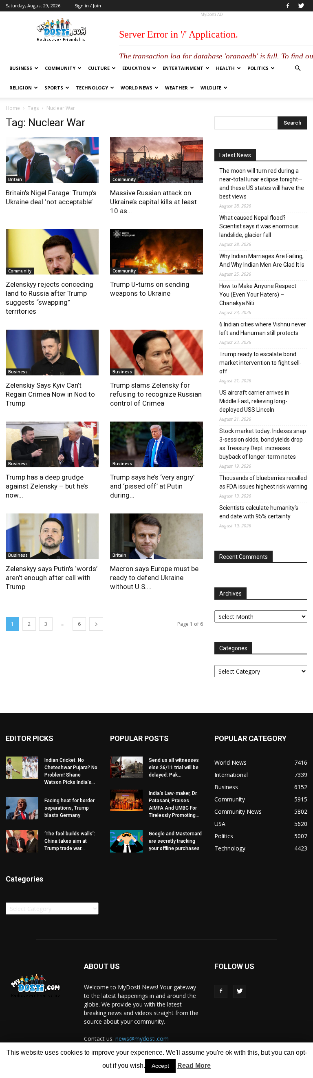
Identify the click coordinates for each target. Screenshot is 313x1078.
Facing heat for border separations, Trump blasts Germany (69, 808)
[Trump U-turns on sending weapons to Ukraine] (156, 252)
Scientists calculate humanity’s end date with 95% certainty (258, 512)
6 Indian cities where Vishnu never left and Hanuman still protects (262, 328)
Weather (176, 88)
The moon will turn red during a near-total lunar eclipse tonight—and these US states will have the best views (261, 183)
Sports (53, 88)
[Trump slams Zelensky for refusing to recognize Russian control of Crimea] (156, 352)
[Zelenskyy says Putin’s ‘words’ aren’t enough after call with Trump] (52, 536)
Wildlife (211, 88)
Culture (99, 68)
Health (225, 68)
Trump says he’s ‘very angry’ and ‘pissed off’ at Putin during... (152, 486)
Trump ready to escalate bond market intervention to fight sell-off (260, 363)
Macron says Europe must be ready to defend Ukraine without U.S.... (154, 578)
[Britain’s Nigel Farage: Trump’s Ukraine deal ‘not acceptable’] (52, 160)
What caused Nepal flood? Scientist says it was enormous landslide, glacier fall (259, 226)
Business (20, 68)
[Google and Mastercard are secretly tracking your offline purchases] (126, 841)
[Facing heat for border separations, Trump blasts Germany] (22, 808)
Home (13, 108)
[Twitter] (301, 5)
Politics (258, 68)
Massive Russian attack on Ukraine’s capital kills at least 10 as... (153, 202)
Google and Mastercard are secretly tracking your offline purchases (175, 841)
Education (136, 68)
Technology (92, 88)
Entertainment (183, 68)
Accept (160, 1065)
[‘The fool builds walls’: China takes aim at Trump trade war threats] (22, 841)
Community (60, 68)
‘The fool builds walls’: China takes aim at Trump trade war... (69, 841)
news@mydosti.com (142, 1038)
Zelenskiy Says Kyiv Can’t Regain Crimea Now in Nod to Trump (50, 394)
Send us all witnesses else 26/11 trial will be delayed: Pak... (174, 767)
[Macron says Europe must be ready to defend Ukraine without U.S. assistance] (156, 536)
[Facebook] (288, 5)
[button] (297, 68)
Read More (194, 1065)
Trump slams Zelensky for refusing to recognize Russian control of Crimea (156, 394)
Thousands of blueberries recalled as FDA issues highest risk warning (263, 482)
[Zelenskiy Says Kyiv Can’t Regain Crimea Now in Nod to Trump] (52, 352)
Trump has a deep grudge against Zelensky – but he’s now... (47, 486)
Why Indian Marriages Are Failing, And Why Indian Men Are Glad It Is (261, 260)
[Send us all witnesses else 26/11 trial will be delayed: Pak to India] (126, 767)
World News (136, 88)
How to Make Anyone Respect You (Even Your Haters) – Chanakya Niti (257, 294)
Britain (15, 179)
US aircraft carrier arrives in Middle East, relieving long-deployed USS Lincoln (254, 401)
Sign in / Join (88, 5)
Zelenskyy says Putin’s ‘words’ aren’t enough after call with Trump (51, 578)
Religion (20, 88)
